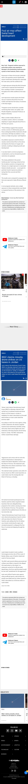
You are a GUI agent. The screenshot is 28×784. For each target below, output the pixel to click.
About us (13, 763)
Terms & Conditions (13, 768)
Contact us (13, 765)
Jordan (6, 591)
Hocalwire (14, 778)
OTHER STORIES (5, 272)
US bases (15, 591)
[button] (2, 2)
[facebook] (9, 60)
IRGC (11, 591)
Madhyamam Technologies (14, 776)
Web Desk (8, 399)
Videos (3, 290)
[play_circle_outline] (12, 281)
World (4, 26)
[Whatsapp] (15, 60)
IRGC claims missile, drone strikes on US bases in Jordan (12, 360)
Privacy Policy (13, 766)
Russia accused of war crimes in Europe (12, 295)
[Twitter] (12, 60)
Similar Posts (5, 692)
